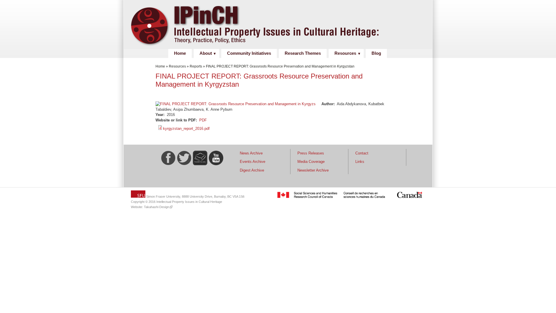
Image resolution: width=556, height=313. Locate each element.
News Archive (251, 153)
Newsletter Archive (313, 170)
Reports (196, 66)
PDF (203, 120)
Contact (361, 153)
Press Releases (310, 153)
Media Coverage (311, 161)
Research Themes (303, 53)
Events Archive (252, 161)
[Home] (275, 46)
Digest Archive (252, 170)
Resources (345, 53)
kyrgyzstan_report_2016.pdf (186, 128)
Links (359, 161)
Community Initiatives (249, 53)
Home (180, 53)
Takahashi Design (156, 207)
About (206, 53)
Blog (376, 53)
